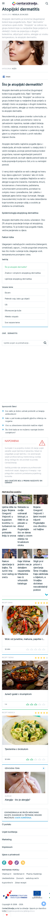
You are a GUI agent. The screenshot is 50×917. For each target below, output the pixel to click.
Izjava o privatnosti (11, 854)
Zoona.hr (20, 878)
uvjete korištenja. (23, 818)
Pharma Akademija (34, 874)
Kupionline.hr (7, 882)
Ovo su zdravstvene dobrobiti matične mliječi (24, 425)
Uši (6, 304)
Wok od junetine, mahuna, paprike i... (24, 639)
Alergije (8, 796)
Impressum (7, 847)
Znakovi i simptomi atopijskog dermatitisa (23, 273)
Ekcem (8, 292)
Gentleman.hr (18, 874)
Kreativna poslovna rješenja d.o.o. (21, 911)
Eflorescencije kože (13, 310)
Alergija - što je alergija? (17, 799)
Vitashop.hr (6, 874)
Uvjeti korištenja (9, 832)
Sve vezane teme (12, 322)
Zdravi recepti (20, 882)
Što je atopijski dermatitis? (16, 267)
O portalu (6, 824)
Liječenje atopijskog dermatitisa (18, 279)
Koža (14, 68)
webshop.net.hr (32, 878)
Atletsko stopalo (11, 316)
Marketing (7, 839)
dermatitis (12, 333)
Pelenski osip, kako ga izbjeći (17, 298)
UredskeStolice (8, 878)
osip (4, 333)
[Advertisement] (25, 372)
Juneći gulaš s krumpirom (18, 694)
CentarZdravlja (25, 3)
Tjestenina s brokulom (16, 749)
